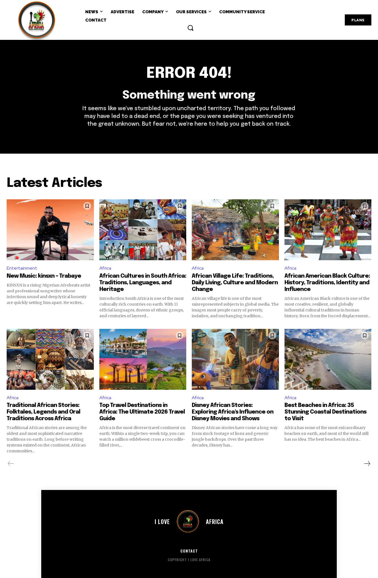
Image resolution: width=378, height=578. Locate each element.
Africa (105, 268)
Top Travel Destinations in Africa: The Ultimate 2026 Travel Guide (142, 412)
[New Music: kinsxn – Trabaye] (50, 229)
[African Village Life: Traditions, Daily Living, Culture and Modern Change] (235, 229)
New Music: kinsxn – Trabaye (44, 276)
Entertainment (22, 268)
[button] (190, 27)
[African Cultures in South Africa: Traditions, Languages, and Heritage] (143, 229)
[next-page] (367, 464)
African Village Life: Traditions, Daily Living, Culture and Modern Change (235, 282)
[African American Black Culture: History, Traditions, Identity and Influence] (328, 229)
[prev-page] (11, 464)
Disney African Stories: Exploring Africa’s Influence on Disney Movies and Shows (232, 412)
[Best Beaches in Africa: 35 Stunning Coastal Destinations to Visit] (328, 359)
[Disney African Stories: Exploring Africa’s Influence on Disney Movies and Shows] (235, 359)
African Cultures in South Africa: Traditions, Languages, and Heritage (142, 282)
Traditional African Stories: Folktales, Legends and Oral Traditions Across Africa (43, 412)
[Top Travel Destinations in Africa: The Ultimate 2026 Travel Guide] (143, 359)
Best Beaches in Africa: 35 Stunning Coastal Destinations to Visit (325, 412)
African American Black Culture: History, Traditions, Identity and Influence (327, 282)
